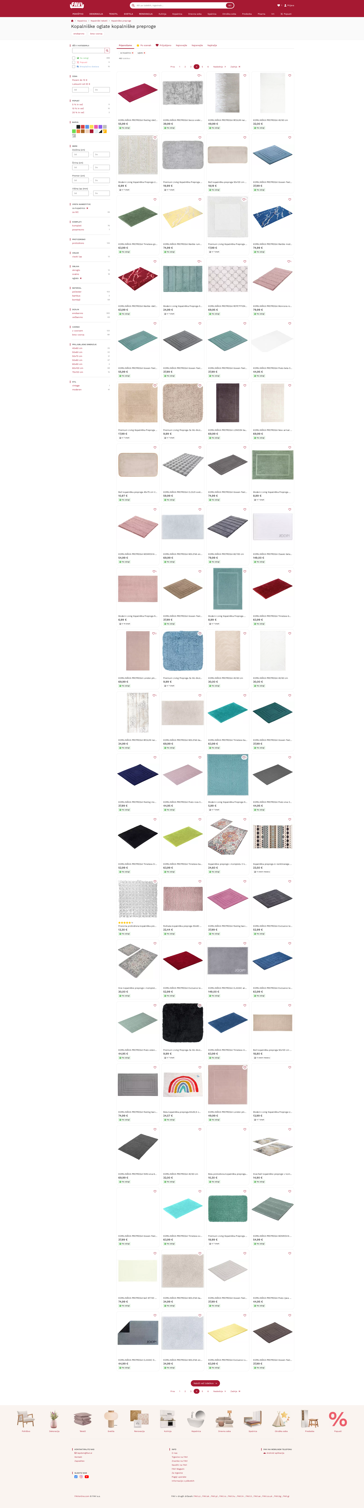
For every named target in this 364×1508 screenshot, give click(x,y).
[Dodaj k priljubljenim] (155, 75)
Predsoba (309, 1431)
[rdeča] (83, 127)
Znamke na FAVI (180, 1461)
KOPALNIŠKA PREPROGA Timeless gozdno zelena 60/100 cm (148, 244)
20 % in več (78, 112)
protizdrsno (78, 243)
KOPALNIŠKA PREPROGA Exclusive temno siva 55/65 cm (281, 926)
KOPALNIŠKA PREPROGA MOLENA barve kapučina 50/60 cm (193, 1298)
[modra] (87, 127)
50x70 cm (77, 356)
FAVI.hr (241, 1496)
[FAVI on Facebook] (76, 1476)
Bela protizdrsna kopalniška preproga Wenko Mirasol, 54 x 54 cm (240, 1174)
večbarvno (77, 317)
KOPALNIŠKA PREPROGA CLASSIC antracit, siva (231, 988)
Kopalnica (82, 21)
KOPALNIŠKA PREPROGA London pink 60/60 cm (232, 1112)
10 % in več (78, 108)
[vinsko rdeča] (91, 131)
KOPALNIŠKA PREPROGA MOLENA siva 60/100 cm (188, 554)
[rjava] (83, 131)
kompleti (76, 225)
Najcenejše (197, 45)
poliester (76, 291)
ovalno (75, 274)
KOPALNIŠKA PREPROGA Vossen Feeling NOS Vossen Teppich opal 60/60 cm (291, 740)
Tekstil (83, 1431)
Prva (172, 67)
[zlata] (105, 131)
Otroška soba (281, 1431)
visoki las (77, 256)
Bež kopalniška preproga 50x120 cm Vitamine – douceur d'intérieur (242, 182)
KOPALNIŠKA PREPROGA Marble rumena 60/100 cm (189, 244)
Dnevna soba (224, 1431)
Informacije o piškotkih (183, 1481)
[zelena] (74, 131)
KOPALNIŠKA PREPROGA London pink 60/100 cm (142, 678)
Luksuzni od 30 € (81, 84)
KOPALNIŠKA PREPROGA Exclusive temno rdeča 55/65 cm (192, 988)
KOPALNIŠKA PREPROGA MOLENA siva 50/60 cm (187, 1360)
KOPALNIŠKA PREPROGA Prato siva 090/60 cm (276, 802)
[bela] (74, 127)
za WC (75, 212)
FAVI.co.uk (267, 1496)
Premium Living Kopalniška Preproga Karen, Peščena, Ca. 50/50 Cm (152, 430)
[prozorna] (96, 131)
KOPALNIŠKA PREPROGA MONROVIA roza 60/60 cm (144, 554)
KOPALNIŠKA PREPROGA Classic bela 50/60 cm (277, 554)
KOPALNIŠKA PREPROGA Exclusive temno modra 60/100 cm (283, 988)
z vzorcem (77, 330)
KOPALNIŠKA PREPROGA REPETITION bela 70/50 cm (234, 306)
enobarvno (79, 33)
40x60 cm (77, 348)
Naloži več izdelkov (204, 1383)
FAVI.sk (206, 1496)
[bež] (87, 131)
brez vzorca (96, 33)
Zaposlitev (79, 1461)
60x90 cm (77, 364)
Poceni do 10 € (79, 80)
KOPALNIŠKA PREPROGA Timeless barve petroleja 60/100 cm (238, 740)
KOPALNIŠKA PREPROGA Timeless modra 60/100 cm (234, 1050)
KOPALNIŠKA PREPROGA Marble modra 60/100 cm (278, 244)
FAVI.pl (214, 1496)
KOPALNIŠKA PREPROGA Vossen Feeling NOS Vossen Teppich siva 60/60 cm (246, 1298)
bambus (76, 295)
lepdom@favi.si (84, 1453)
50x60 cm (77, 352)
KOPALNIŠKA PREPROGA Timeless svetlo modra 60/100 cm (193, 1236)
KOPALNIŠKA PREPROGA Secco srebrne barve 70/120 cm (191, 120)
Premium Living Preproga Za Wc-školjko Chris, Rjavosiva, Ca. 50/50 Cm (198, 430)
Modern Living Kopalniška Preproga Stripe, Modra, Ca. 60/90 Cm (195, 306)
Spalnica (253, 1431)
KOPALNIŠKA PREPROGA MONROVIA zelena (274, 1236)
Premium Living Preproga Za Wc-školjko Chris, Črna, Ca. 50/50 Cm (196, 1050)
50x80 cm (77, 360)
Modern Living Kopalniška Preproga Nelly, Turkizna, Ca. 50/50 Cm (241, 802)
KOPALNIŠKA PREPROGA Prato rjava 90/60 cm (276, 1298)
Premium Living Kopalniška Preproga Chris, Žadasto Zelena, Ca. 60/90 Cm (245, 1236)
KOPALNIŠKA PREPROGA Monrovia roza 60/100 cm (278, 306)
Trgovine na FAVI (180, 1457)
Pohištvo (26, 1431)
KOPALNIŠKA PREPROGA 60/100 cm (226, 554)
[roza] (96, 127)
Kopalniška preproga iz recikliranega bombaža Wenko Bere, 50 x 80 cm (288, 864)
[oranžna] (78, 131)
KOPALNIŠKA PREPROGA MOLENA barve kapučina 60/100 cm (193, 740)
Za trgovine (177, 1473)
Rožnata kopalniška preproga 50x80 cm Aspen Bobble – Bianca (195, 926)
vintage (76, 385)
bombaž (76, 299)
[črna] (78, 127)
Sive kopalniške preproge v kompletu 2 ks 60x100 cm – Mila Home (152, 988)
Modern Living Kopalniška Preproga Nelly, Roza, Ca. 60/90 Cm (149, 616)
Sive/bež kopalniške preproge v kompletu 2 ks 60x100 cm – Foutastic (288, 1174)
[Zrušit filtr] (87, 208)
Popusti (338, 1431)
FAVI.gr (286, 1496)
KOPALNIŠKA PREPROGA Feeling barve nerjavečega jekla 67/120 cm (152, 1112)
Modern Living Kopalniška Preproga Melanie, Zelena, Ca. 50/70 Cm (286, 492)
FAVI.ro (223, 1496)
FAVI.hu (232, 1496)
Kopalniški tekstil (99, 21)
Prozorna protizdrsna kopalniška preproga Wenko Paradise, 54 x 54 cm (153, 926)
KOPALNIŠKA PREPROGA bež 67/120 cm (138, 1298)
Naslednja (218, 67)
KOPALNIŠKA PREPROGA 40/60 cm (270, 120)
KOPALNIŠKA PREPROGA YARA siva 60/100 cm (141, 1174)
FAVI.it (249, 1496)
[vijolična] (100, 127)
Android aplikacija (275, 1453)
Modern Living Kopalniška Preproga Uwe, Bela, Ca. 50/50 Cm (148, 182)
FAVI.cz (197, 1496)
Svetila (111, 1431)
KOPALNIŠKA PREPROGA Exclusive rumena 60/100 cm (235, 1360)
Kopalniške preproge (121, 21)
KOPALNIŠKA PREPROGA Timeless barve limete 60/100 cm (192, 864)
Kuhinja (167, 1431)
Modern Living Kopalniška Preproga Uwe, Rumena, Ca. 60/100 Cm (286, 1112)
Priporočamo (125, 45)
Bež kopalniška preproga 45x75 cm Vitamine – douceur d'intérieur (151, 492)
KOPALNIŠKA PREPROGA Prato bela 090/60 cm (276, 368)
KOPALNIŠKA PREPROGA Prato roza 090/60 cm (186, 802)
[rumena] (91, 127)
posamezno (78, 229)
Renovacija (139, 1431)
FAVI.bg (278, 1496)
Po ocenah (145, 45)
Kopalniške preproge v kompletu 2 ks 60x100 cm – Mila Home (239, 864)
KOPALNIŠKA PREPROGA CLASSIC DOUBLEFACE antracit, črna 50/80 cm (154, 1360)
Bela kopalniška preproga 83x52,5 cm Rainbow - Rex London (194, 1112)
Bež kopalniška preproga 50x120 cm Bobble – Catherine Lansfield (286, 1050)
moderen (76, 389)
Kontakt (78, 1457)
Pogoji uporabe (179, 1477)
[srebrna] (74, 135)
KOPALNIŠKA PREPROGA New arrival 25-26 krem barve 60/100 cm (286, 430)
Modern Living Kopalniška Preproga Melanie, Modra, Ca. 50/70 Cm (241, 616)
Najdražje (212, 45)
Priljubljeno (165, 45)
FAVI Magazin (178, 1469)
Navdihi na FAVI (179, 1465)
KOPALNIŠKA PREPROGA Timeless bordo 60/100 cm (279, 616)
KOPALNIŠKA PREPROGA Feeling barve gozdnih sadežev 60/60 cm (241, 926)
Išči (229, 5)
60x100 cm (77, 368)
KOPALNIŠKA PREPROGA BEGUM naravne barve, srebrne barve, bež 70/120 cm (247, 120)
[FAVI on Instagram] (81, 1476)
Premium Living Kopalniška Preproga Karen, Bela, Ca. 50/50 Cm (240, 244)
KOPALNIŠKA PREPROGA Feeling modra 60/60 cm (143, 802)
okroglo (76, 270)
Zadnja (233, 67)
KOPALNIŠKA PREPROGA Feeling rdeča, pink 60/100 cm (145, 120)
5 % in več (77, 104)
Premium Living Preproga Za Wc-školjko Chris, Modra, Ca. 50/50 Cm (197, 678)
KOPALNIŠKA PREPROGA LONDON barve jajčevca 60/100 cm (238, 430)
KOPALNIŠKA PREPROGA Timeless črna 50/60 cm (143, 864)
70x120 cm (77, 372)
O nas (174, 1453)
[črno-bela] (100, 131)
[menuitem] (77, 14)
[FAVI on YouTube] (87, 1476)
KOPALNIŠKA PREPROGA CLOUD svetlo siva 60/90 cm (190, 492)
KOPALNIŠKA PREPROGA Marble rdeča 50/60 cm (142, 306)
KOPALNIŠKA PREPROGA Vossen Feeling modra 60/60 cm (282, 182)
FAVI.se (257, 1496)
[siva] (105, 127)
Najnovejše (181, 45)
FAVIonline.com (82, 1496)
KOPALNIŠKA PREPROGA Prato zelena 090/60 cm (143, 1050)
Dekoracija (54, 1431)
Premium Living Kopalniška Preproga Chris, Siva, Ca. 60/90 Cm (194, 182)
